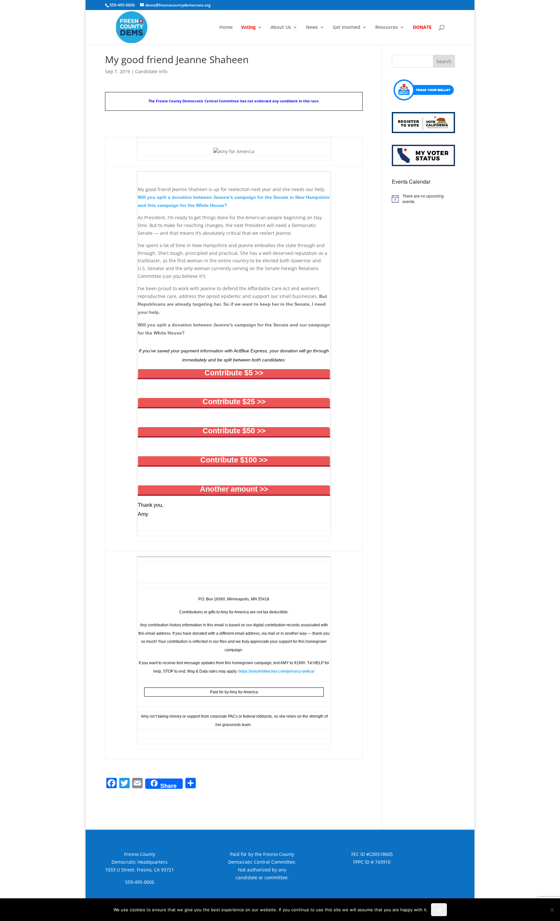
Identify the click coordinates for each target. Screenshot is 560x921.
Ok (439, 909)
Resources (386, 27)
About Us (281, 27)
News (312, 27)
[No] (552, 909)
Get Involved (346, 27)
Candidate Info (151, 71)
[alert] (423, 198)
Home (226, 27)
